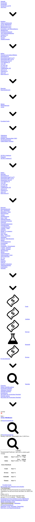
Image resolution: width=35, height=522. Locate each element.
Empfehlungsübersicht (6, 32)
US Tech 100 (4, 65)
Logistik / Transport (6, 247)
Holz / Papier (4, 234)
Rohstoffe (3, 261)
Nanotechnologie (5, 253)
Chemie (3, 215)
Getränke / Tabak (5, 228)
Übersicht (3, 157)
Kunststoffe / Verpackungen (8, 246)
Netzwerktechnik (5, 256)
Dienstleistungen (5, 216)
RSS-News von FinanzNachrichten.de (10, 508)
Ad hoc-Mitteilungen (6, 24)
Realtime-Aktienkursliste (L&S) (9, 138)
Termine (3, 37)
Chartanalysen (4, 35)
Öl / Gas (3, 258)
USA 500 (3, 64)
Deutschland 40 (5, 56)
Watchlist (27, 384)
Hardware (3, 232)
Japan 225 (3, 72)
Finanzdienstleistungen (6, 224)
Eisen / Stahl (4, 218)
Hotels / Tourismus (5, 235)
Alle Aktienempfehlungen (7, 33)
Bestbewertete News (6, 26)
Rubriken (3, 21)
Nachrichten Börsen (6, 500)
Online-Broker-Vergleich (7, 141)
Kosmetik (3, 244)
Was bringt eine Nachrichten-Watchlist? (11, 394)
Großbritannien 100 (6, 68)
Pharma (3, 259)
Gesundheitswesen (5, 227)
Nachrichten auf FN (6, 6)
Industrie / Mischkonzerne (7, 238)
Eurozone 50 (4, 66)
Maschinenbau (4, 250)
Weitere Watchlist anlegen (7, 387)
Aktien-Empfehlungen (17, 500)
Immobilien (4, 237)
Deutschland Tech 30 (6, 61)
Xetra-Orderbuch (13, 498)
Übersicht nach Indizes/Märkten (9, 55)
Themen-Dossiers (5, 39)
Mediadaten (17, 503)
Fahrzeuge (3, 222)
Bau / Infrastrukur (5, 210)
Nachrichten (4, 3)
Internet (3, 240)
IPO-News (3, 36)
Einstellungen (4, 393)
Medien (3, 104)
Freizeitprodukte (5, 225)
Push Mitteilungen (5, 488)
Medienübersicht (5, 105)
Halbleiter (3, 230)
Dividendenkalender (6, 140)
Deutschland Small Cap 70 (7, 58)
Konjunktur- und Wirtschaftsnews (9, 29)
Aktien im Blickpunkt (6, 23)
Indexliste (3, 174)
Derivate (27, 332)
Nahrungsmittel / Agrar (6, 255)
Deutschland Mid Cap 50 (7, 59)
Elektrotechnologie (5, 219)
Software (3, 262)
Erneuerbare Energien (6, 221)
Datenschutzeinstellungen (7, 503)
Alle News (3, 7)
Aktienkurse (4, 135)
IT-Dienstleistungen (6, 241)
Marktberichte (4, 30)
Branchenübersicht (5, 90)
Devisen (27, 357)
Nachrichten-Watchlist (6, 388)
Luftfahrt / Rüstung (5, 249)
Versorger (3, 268)
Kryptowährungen (5, 358)
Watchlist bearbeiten (6, 391)
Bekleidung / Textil (5, 212)
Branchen (3, 88)
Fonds (26, 306)
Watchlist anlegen (5, 396)
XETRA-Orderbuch (6, 155)
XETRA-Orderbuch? (6, 158)
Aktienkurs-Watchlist (6, 390)
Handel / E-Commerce (6, 231)
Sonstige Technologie (6, 264)
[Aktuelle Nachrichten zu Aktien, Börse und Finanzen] (7, 420)
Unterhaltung (4, 267)
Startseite (3, 1)
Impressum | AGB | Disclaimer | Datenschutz (12, 506)
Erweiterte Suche (5, 121)
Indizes (2, 53)
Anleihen (27, 319)
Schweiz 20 (4, 69)
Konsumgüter (4, 243)
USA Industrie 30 (5, 62)
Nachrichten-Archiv (10, 501)
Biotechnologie (4, 213)
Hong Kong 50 (4, 74)
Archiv (2, 107)
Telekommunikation (6, 265)
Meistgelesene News (6, 27)
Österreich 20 (4, 71)
